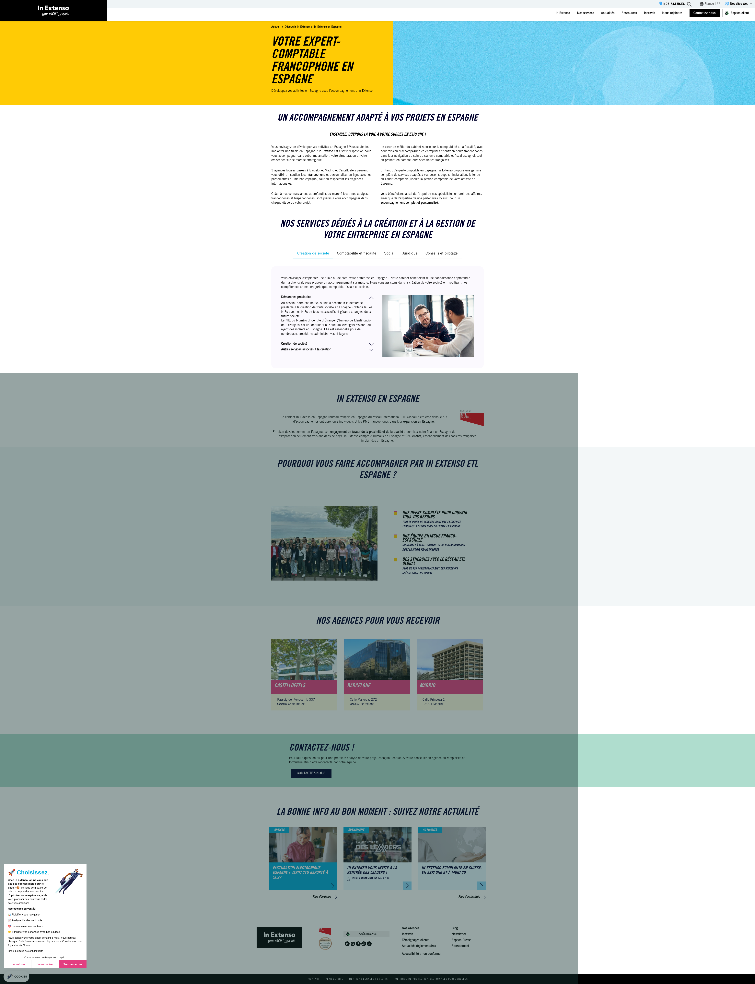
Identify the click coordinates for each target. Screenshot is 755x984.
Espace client (740, 13)
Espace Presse (461, 940)
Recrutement (460, 946)
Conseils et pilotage (441, 253)
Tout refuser (17, 964)
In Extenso (563, 13)
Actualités (607, 13)
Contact (314, 979)
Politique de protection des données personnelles (431, 979)
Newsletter (459, 934)
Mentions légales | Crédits (368, 979)
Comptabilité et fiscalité (356, 253)
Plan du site (334, 979)
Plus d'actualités (469, 897)
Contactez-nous (704, 13)
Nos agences (674, 4)
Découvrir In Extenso (297, 27)
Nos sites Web (739, 3)
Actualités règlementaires (419, 946)
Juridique (410, 253)
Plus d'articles (321, 897)
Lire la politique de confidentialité (25, 951)
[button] (16, 976)
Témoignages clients (415, 940)
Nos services (585, 13)
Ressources (629, 13)
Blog (455, 928)
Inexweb (649, 13)
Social (389, 253)
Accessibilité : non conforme (421, 954)
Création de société (313, 253)
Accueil (275, 27)
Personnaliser (45, 964)
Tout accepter (73, 964)
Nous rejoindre (672, 13)
